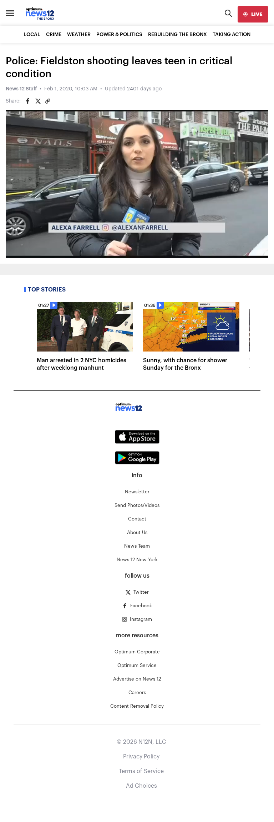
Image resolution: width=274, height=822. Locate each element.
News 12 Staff (21, 88)
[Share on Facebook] (28, 101)
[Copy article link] (48, 101)
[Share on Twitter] (38, 101)
